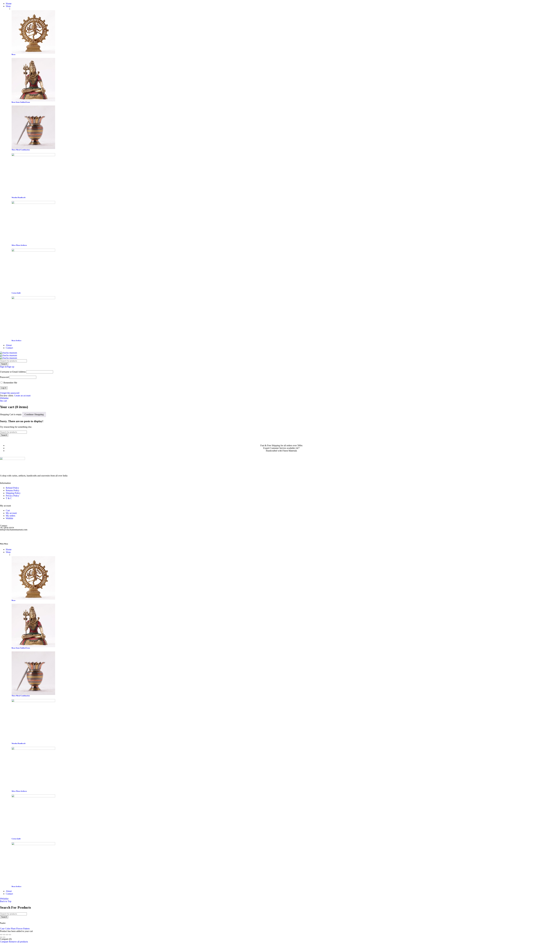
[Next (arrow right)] (4, 937)
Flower (19, 928)
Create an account (22, 395)
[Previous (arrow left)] (1, 937)
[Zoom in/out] (1, 934)
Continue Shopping (34, 414)
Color (7, 928)
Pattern (26, 928)
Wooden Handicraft (19, 197)
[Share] (7, 934)
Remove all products (18, 941)
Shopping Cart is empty (11, 414)
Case (2, 928)
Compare (4, 941)
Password (4, 377)
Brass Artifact (16, 340)
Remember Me (10, 382)
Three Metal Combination (21, 150)
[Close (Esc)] (10, 934)
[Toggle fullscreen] (4, 934)
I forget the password (9, 393)
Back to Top (5, 901)
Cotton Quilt (16, 293)
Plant (13, 928)
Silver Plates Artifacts (19, 245)
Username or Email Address (13, 372)
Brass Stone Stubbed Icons (21, 102)
